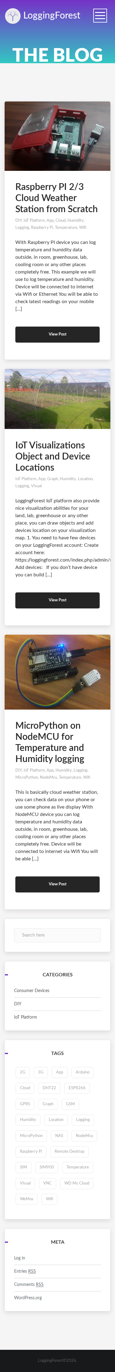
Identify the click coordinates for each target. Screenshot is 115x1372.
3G (41, 1072)
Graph (52, 479)
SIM (23, 1167)
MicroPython (26, 778)
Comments (29, 1285)
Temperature (66, 228)
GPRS (25, 1104)
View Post (58, 334)
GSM (70, 1104)
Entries (25, 1271)
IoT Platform (34, 221)
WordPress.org (28, 1298)
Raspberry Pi (42, 228)
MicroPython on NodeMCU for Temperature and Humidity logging (49, 742)
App (50, 221)
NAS (59, 1136)
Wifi (82, 228)
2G (22, 1072)
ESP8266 (77, 1088)
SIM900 (47, 1167)
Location (85, 479)
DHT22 (49, 1088)
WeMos (26, 1199)
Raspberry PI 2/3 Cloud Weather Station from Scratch (56, 198)
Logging (50, 15)
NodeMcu (48, 778)
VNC (47, 1183)
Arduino (83, 1072)
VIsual (36, 486)
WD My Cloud (76, 1183)
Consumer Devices (31, 991)
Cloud (61, 221)
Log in (19, 1258)
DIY (18, 221)
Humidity (75, 221)
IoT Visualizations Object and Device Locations (52, 456)
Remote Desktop (69, 1152)
